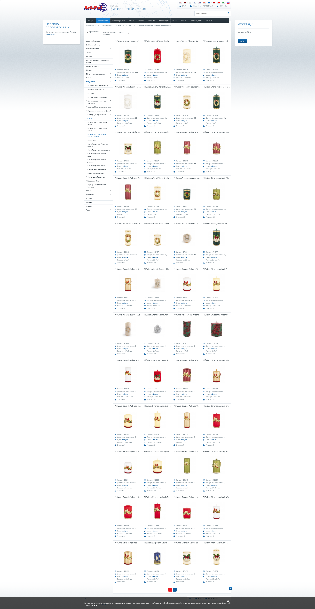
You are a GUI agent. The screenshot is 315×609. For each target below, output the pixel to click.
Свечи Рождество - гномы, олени (98, 150)
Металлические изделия (95, 74)
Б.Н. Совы (90, 93)
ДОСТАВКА (151, 21)
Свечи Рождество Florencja (96, 166)
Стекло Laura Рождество (96, 177)
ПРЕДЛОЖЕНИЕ (103, 21)
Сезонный (90, 195)
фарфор (89, 202)
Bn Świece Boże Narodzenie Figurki (97, 124)
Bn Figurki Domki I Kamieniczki (97, 86)
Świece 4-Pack (92, 140)
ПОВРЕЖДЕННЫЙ (196, 21)
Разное (89, 78)
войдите (125, 75)
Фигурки (89, 206)
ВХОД (195, 6)
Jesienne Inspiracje (93, 41)
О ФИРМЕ (91, 21)
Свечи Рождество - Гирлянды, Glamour (97, 145)
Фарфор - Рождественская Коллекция (96, 186)
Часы (88, 210)
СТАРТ (184, 6)
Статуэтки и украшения (95, 173)
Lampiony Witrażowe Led (95, 89)
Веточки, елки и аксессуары (97, 97)
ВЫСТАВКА (141, 21)
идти (242, 41)
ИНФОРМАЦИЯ (164, 21)
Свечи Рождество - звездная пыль (97, 155)
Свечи (130, 25)
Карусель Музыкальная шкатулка (99, 107)
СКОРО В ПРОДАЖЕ (118, 21)
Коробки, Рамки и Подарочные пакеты (97, 61)
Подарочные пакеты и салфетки (98, 111)
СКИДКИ (131, 21)
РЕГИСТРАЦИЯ (208, 6)
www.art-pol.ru (91, 25)
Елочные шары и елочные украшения (96, 102)
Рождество (120, 25)
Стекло (89, 198)
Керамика (89, 56)
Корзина (223, 6)
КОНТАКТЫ (209, 21)
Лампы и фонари (92, 66)
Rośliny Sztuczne (92, 49)
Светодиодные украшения (96, 115)
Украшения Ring (93, 181)
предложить (50, 34)
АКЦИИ (174, 21)
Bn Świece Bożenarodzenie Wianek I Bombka (153, 25)
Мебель (89, 70)
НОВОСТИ (184, 21)
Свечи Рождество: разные (96, 169)
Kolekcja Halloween (93, 45)
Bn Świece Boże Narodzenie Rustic (97, 129)
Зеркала (89, 52)
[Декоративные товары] (96, 11)
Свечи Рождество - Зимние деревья (96, 161)
